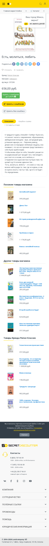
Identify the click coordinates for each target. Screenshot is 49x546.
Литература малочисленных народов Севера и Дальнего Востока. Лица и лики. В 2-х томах (30, 270)
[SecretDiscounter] (9, 4)
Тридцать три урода (27, 387)
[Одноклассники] (18, 481)
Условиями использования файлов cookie (28, 429)
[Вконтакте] (5, 481)
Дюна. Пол (23, 206)
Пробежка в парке (26, 233)
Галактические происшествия (31, 345)
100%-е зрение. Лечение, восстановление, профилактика (32, 401)
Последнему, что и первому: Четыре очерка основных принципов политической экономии (30, 361)
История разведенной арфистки (32, 219)
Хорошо (24, 435)
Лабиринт (13, 79)
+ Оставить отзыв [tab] (12, 125)
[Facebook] (11, 481)
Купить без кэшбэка (15, 111)
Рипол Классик (13, 75)
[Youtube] (30, 481)
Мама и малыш (25, 373)
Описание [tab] (8, 121)
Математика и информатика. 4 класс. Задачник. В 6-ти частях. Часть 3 (31, 298)
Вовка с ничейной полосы (29, 247)
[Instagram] (24, 481)
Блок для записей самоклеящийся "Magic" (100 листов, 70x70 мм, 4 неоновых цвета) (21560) (30, 284)
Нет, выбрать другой (37, 24)
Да (26, 24)
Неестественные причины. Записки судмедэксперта (29, 324)
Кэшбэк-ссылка (25, 121)
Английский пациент (27, 192)
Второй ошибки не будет (29, 310)
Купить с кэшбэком (15, 104)
